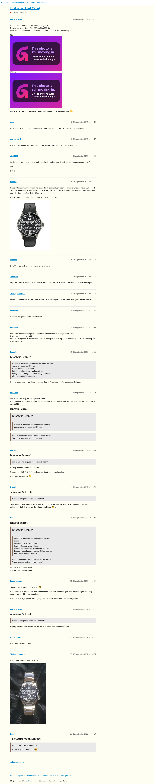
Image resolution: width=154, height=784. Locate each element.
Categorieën (20, 776)
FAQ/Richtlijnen (33, 776)
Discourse (32, 781)
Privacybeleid (66, 776)
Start (12, 776)
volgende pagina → (18, 762)
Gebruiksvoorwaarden (50, 776)
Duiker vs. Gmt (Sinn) (25, 8)
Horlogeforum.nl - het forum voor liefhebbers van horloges (23, 2)
